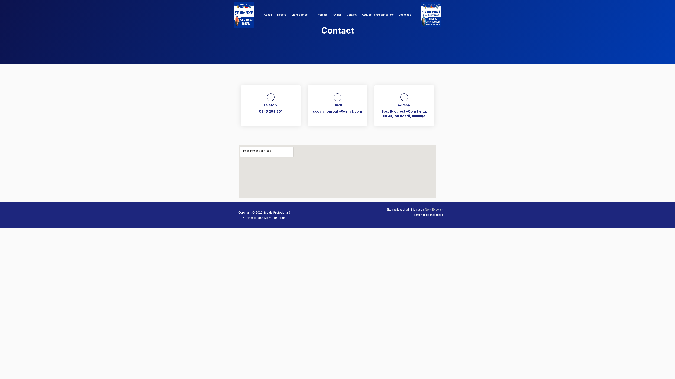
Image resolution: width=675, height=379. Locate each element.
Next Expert (433, 209)
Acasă (268, 14)
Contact (352, 14)
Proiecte (322, 14)
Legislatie (405, 14)
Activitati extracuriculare (378, 14)
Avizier (337, 14)
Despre (281, 14)
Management (299, 14)
